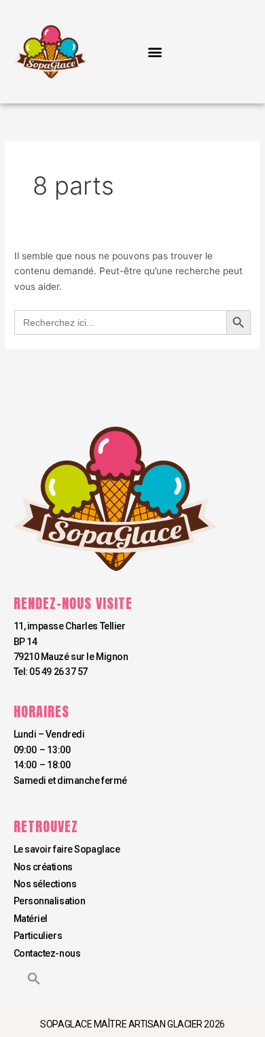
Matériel (31, 918)
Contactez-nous (47, 953)
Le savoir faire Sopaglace (67, 849)
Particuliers (38, 935)
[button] (154, 52)
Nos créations (43, 866)
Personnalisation (50, 900)
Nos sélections (45, 883)
